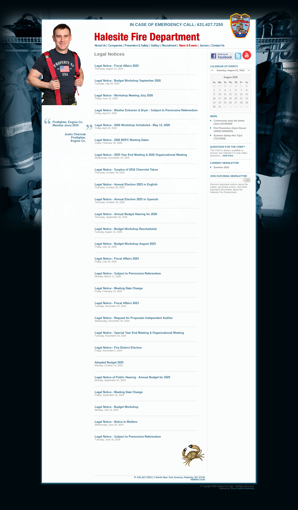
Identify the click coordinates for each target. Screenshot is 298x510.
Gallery (155, 45)
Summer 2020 (221, 167)
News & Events (188, 45)
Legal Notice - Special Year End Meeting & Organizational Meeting (139, 332)
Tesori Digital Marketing (242, 488)
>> (249, 70)
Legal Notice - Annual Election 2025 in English (126, 184)
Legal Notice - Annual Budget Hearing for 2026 (126, 214)
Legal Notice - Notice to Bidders (116, 421)
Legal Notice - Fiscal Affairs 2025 (117, 65)
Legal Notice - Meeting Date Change (119, 288)
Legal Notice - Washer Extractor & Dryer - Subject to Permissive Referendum (146, 110)
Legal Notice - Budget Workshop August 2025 (125, 243)
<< (212, 70)
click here (227, 155)
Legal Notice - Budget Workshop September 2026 (128, 80)
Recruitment (169, 45)
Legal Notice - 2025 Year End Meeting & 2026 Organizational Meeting (141, 154)
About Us (100, 45)
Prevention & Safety (136, 45)
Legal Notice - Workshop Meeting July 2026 (124, 95)
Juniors (204, 45)
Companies (115, 45)
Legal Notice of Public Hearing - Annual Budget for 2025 (132, 377)
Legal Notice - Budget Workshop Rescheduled (126, 229)
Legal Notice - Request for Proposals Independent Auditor (134, 318)
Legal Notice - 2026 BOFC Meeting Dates (122, 140)
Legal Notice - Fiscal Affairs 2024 (117, 258)
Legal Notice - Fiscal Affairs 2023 (117, 303)
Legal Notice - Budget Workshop (116, 407)
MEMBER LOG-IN (198, 480)
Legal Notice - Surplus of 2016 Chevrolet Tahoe (126, 169)
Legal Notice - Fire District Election (118, 347)
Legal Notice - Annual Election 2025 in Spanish (126, 199)
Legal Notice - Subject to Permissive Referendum (128, 273)
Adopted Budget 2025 (109, 362)
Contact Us (217, 45)
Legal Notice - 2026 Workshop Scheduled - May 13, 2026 (132, 125)
